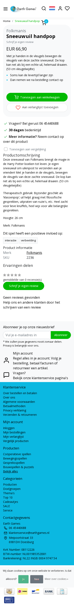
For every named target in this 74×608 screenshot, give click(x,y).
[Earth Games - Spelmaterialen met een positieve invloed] (23, 9)
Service (8, 510)
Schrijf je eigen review (20, 42)
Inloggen (9, 428)
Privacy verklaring (14, 410)
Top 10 (8, 497)
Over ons (9, 397)
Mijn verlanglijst (13, 437)
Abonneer (60, 335)
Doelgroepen (12, 489)
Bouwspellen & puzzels (18, 467)
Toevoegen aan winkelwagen (40, 97)
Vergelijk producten (16, 441)
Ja (23, 579)
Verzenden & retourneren (20, 415)
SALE (6, 506)
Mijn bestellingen (14, 432)
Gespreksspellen (14, 463)
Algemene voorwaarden (19, 402)
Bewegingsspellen (15, 458)
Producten (10, 484)
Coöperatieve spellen (17, 454)
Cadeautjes (10, 502)
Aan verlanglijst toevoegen (39, 107)
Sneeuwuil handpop (27, 21)
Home (6, 21)
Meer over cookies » (56, 579)
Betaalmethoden (14, 406)
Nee (36, 579)
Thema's (9, 493)
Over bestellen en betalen (20, 393)
